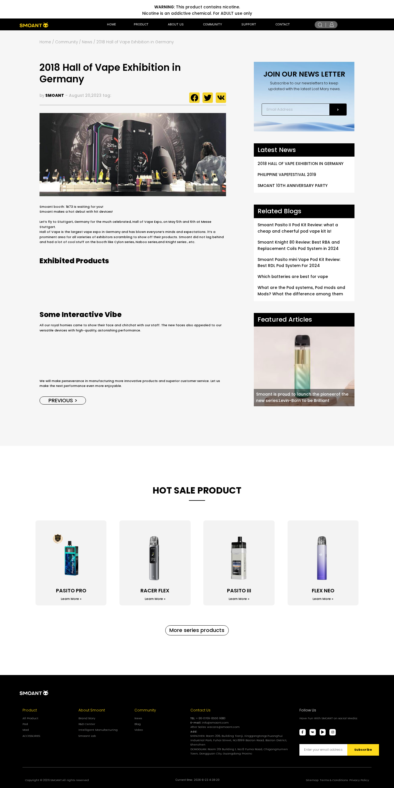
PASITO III (239, 590)
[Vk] (312, 732)
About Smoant (91, 710)
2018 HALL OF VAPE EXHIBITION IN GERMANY (301, 163)
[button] (194, 97)
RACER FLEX (154, 590)
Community (145, 710)
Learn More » (71, 599)
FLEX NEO (323, 590)
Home (45, 42)
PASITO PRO (71, 590)
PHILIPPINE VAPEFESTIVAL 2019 (287, 174)
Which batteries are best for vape (293, 276)
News (87, 42)
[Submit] (337, 109)
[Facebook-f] (302, 732)
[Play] (323, 732)
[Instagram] (332, 732)
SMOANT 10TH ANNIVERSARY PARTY (293, 185)
